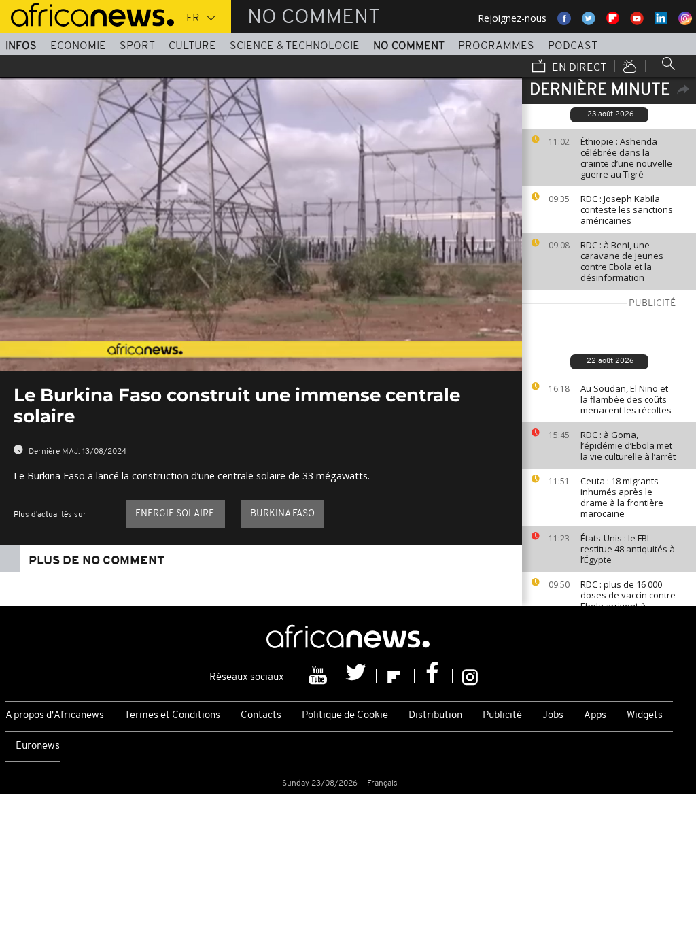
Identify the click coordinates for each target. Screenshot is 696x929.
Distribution (435, 716)
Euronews (38, 746)
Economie (78, 46)
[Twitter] (357, 676)
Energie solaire (175, 514)
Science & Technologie (295, 46)
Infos (21, 46)
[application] (261, 224)
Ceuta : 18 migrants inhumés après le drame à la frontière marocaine (621, 497)
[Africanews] (87, 13)
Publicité (502, 716)
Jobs (552, 716)
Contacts (261, 716)
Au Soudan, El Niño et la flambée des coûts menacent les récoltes (626, 399)
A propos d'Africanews (54, 716)
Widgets (645, 716)
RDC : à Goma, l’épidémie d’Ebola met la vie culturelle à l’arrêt (628, 445)
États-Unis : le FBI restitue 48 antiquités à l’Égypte (627, 549)
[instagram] (470, 676)
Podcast (572, 46)
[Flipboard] (396, 676)
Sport (137, 46)
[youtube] (319, 676)
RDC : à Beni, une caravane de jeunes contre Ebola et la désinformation (621, 261)
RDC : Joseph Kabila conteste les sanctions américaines (626, 209)
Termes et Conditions (172, 716)
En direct (577, 68)
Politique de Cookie (345, 716)
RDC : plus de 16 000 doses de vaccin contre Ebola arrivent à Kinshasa (628, 600)
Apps (595, 716)
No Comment (409, 46)
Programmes (496, 46)
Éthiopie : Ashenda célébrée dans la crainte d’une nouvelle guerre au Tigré (626, 158)
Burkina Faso (282, 514)
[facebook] (434, 676)
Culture (192, 46)
